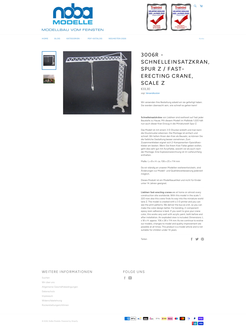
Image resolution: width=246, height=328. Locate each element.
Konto (201, 39)
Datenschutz (48, 291)
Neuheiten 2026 (117, 38)
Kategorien (73, 38)
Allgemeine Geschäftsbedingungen (60, 286)
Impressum (47, 296)
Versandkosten (153, 93)
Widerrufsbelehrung (52, 300)
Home (45, 38)
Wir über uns (48, 282)
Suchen (46, 277)
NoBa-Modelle (55, 321)
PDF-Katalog (95, 38)
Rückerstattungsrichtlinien (55, 305)
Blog (57, 38)
